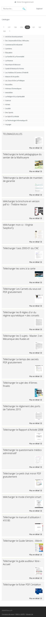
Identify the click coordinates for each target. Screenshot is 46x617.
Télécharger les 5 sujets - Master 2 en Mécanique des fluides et (22, 337)
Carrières (8, 49)
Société (8, 108)
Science (8, 100)
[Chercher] (24, 9)
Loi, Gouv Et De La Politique (15, 80)
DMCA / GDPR (20, 614)
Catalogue (6, 19)
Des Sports (9, 112)
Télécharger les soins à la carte (19, 268)
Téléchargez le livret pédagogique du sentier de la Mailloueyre (22, 156)
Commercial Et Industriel (13, 45)
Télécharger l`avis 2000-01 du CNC (21, 248)
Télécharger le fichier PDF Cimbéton (22, 584)
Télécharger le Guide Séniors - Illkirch (22, 540)
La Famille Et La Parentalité (14, 57)
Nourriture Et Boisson (13, 65)
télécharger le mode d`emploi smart (22, 497)
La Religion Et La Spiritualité (15, 96)
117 (9, 27)
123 (4, 31)
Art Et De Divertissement (14, 37)
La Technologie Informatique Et (16, 120)
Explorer (39, 9)
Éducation (8, 53)
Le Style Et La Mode (12, 116)
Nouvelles (9, 84)
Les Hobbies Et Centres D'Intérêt (16, 72)
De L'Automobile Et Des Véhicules (17, 41)
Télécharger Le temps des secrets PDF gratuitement (21, 361)
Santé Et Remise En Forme (14, 68)
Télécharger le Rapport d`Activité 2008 (23, 429)
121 (33, 27)
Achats (7, 104)
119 (21, 27)
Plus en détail (34, 148)
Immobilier (9, 92)
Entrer (19, 2)
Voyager (8, 124)
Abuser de (29, 614)
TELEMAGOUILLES (12, 134)
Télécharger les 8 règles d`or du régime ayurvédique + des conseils (21, 314)
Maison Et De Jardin (12, 76)
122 (39, 27)
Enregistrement (27, 2)
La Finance (9, 61)
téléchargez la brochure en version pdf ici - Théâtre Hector (21, 203)
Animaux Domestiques (13, 88)
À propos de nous (8, 614)
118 (15, 27)
